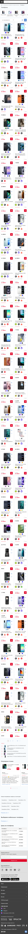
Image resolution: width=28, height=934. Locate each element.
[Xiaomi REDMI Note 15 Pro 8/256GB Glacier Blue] (21, 552)
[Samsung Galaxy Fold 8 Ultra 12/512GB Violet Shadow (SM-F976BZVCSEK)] (7, 481)
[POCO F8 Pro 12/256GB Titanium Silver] (21, 338)
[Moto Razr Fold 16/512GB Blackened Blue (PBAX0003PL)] (7, 648)
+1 (10, 295)
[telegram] (10, 870)
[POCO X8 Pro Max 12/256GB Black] (21, 576)
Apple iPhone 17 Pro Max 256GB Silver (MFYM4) (6, 83)
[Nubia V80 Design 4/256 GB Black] (21, 266)
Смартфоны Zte (14, 809)
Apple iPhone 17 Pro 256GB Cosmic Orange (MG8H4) (20, 107)
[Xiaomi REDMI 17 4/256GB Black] (7, 194)
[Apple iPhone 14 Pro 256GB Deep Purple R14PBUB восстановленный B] (7, 529)
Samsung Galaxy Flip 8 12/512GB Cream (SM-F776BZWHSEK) (20, 441)
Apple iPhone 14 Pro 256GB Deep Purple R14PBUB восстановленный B (5, 536)
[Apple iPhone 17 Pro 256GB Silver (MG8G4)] (21, 290)
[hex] (5, 32)
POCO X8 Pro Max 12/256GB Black (19, 584)
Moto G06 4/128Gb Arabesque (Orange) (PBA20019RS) (5, 369)
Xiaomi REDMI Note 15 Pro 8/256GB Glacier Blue (21, 560)
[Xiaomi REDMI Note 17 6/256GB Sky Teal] (7, 242)
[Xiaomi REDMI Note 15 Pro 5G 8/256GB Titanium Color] (21, 194)
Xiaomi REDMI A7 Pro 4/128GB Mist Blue (19, 680)
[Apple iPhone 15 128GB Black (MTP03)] (21, 218)
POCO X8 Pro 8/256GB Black (6, 59)
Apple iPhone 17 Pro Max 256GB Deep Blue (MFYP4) (20, 465)
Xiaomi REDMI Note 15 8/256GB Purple (20, 489)
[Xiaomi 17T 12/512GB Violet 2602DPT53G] (7, 385)
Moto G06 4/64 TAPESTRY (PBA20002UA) (21, 512)
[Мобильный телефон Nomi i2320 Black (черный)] (7, 552)
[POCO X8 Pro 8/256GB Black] (7, 51)
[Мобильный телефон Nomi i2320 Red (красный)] (7, 696)
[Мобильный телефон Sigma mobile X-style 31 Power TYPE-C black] (21, 385)
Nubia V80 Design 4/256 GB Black (20, 274)
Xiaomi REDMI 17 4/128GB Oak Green (7, 130)
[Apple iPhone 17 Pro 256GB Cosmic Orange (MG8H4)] (21, 99)
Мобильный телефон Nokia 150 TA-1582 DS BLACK (6, 584)
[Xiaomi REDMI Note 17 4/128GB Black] (7, 218)
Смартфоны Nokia (15, 806)
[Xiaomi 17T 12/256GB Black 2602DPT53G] (7, 457)
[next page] (20, 741)
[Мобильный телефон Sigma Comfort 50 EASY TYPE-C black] (7, 720)
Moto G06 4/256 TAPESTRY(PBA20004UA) (7, 441)
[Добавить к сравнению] (11, 24)
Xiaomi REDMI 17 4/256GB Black (7, 202)
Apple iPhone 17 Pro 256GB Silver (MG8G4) (20, 298)
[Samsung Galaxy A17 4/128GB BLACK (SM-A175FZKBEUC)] (21, 27)
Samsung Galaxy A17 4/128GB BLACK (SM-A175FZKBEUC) (20, 35)
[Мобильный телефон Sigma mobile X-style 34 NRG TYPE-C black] (7, 600)
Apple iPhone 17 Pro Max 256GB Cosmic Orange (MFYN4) (20, 632)
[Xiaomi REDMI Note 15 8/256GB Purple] (21, 481)
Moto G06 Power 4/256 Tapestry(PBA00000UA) (20, 154)
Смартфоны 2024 (5, 806)
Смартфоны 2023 (17, 803)
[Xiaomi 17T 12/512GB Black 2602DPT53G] (7, 147)
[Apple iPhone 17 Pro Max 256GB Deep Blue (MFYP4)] (21, 457)
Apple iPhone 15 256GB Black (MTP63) (20, 703)
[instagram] (6, 870)
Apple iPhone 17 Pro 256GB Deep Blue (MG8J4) (5, 512)
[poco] (19, 926)
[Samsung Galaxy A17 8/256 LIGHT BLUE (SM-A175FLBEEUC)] (7, 624)
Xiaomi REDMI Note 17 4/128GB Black (6, 226)
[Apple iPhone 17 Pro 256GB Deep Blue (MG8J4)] (7, 505)
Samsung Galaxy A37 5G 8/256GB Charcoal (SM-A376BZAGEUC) (20, 59)
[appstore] (5, 879)
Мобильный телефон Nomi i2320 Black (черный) (6, 560)
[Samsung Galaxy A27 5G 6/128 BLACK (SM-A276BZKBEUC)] (21, 648)
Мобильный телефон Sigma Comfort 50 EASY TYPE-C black (6, 727)
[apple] (5, 926)
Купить (11, 43)
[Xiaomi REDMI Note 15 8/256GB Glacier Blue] (21, 409)
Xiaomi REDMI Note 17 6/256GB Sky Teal (6, 250)
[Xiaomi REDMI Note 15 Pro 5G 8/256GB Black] (7, 266)
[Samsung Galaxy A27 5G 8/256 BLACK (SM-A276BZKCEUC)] (7, 314)
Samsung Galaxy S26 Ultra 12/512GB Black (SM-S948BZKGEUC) (7, 107)
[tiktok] (19, 870)
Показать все (4, 812)
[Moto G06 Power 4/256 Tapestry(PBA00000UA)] (21, 147)
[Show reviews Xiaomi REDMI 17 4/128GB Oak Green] (4, 766)
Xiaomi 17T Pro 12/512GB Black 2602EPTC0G (20, 727)
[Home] (1, 5)
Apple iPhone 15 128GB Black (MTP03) (20, 226)
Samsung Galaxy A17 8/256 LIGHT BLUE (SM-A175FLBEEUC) (6, 632)
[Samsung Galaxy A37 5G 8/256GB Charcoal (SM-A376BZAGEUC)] (21, 51)
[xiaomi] (2, 926)
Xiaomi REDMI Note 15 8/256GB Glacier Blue (20, 417)
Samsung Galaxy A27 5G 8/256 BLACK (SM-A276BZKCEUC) (6, 321)
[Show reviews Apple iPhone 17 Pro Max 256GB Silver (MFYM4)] (24, 766)
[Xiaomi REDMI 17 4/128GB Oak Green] (7, 123)
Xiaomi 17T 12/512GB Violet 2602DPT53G (6, 393)
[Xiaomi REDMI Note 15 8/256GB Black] (21, 170)
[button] (22, 20)
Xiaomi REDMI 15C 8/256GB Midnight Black (20, 369)
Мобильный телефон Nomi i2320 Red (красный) (7, 703)
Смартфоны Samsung (6, 803)
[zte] (23, 926)
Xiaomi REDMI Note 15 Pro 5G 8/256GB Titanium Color (21, 202)
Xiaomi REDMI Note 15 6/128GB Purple (20, 608)
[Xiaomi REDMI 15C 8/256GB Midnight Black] (21, 361)
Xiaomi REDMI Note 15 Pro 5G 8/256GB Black (7, 274)
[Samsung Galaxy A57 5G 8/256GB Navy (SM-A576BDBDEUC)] (21, 75)
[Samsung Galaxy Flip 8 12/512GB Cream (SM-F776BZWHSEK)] (21, 433)
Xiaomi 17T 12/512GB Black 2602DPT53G (6, 154)
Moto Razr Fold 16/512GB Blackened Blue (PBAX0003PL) (6, 656)
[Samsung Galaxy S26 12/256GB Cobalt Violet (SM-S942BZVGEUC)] (7, 170)
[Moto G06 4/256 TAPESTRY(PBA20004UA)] (7, 433)
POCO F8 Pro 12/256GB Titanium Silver (20, 345)
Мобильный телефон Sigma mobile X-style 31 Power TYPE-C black (20, 393)
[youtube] (15, 870)
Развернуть (4, 821)
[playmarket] (14, 879)
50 (17, 740)
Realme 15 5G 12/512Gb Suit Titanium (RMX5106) (20, 130)
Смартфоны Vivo (22, 800)
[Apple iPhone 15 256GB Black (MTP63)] (21, 696)
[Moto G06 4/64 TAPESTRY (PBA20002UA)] (21, 505)
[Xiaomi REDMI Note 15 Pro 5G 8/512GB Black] (7, 672)
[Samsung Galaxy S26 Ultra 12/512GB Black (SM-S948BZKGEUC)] (7, 99)
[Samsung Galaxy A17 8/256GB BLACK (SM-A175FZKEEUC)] (7, 338)
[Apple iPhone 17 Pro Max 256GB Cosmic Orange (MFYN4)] (21, 624)
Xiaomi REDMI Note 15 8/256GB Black (20, 178)
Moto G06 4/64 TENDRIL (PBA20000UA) (20, 536)
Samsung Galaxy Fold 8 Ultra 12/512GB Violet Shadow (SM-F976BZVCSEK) (6, 489)
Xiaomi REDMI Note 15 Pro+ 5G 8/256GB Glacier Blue (6, 35)
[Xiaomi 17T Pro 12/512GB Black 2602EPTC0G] (21, 720)
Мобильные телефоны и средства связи (11, 5)
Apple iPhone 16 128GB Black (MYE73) (6, 298)
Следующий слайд (26, 775)
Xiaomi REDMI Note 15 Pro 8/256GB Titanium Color (7, 417)
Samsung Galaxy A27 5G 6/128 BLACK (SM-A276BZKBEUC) (20, 656)
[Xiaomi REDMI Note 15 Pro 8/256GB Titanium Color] (7, 409)
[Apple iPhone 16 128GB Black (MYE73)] (7, 290)
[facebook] (2, 870)
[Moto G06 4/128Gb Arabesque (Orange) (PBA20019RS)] (7, 361)
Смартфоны (4, 800)
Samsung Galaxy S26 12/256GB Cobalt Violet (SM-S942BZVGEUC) (6, 178)
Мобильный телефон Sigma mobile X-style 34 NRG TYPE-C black (6, 608)
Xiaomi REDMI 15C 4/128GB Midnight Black (20, 321)
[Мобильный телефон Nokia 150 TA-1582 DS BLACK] (7, 576)
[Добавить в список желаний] (11, 27)
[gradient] (23, 56)
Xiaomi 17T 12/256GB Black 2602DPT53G (6, 465)
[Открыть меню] (2, 2)
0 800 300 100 (4, 906)
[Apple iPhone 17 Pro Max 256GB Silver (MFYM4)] (7, 75)
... (15, 740)
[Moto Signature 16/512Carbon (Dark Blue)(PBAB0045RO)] (21, 242)
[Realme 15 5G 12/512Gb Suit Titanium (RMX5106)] (21, 123)
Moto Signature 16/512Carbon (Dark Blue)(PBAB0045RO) (20, 250)
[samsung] (11, 926)
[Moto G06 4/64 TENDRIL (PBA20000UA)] (21, 529)
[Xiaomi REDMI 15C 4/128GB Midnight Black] (21, 314)
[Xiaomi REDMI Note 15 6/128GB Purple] (21, 600)
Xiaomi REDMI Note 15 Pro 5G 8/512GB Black (7, 680)
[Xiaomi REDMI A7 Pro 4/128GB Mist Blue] (21, 672)
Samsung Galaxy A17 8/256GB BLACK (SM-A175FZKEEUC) (6, 345)
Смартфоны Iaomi (13, 800)
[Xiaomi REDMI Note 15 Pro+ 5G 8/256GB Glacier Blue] (7, 27)
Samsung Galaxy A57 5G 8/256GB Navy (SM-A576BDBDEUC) (20, 83)
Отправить (4, 1)
